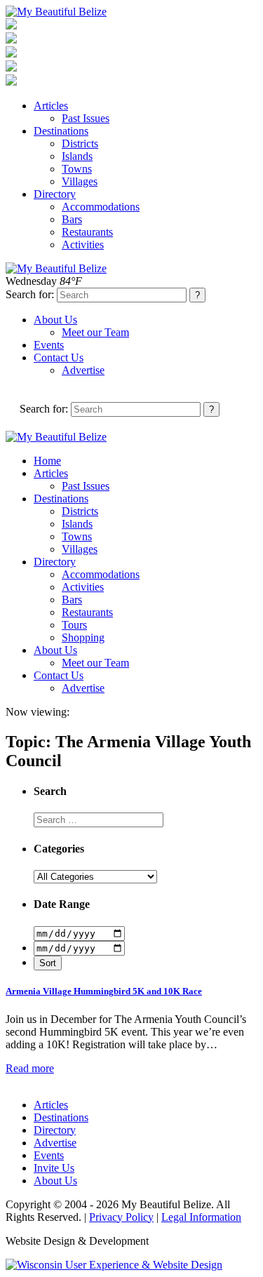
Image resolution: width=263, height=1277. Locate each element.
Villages (79, 181)
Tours (74, 625)
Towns (77, 169)
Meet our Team (95, 332)
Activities (83, 244)
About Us (55, 320)
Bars (72, 219)
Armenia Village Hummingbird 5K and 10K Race (104, 991)
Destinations (61, 131)
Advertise (83, 370)
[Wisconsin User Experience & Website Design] (114, 1265)
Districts (80, 143)
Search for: (30, 294)
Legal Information (201, 1217)
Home (47, 461)
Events (49, 345)
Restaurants (87, 232)
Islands (77, 156)
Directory (55, 194)
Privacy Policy (121, 1217)
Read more (30, 1068)
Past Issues (85, 118)
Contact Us (58, 357)
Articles (51, 106)
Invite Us (54, 1168)
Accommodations (101, 207)
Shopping (83, 637)
